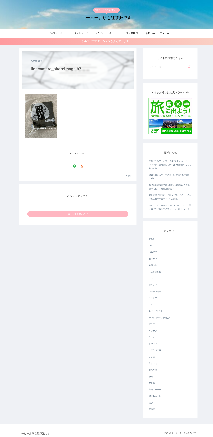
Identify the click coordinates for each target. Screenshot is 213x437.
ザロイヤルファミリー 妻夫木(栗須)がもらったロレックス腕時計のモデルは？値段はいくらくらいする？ (170, 164)
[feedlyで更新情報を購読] (74, 166)
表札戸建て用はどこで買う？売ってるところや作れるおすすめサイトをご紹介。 (170, 197)
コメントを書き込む (78, 214)
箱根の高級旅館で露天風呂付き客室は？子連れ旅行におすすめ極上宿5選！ (170, 187)
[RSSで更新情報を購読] (81, 166)
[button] (189, 66)
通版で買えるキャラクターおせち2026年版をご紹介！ (169, 177)
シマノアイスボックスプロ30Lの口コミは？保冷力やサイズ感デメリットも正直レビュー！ (170, 207)
